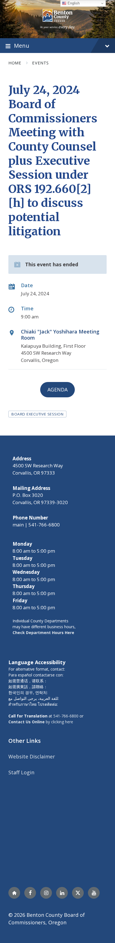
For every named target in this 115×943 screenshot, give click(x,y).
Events (40, 63)
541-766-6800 (65, 716)
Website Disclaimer (31, 756)
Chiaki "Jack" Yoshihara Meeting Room (60, 334)
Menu (21, 45)
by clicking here (40, 721)
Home (14, 63)
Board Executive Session (37, 414)
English (73, 3)
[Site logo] (58, 18)
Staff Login (21, 772)
